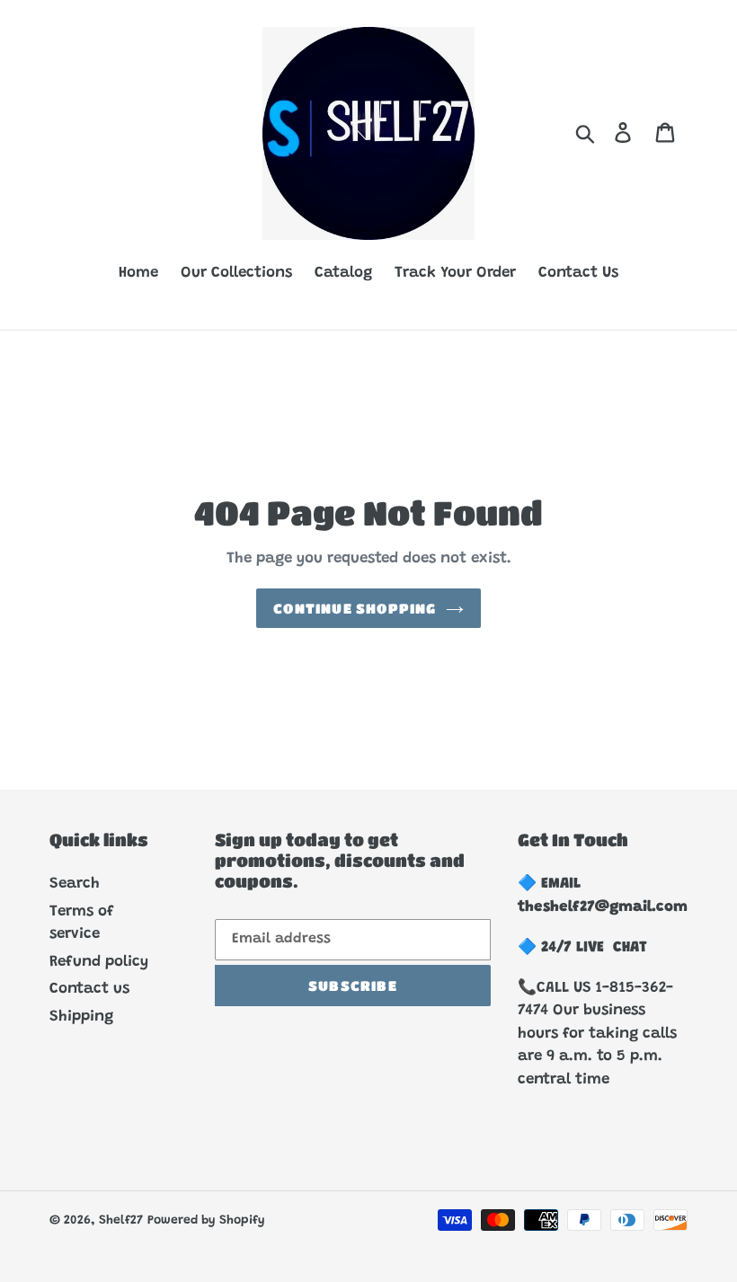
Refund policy (98, 962)
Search (74, 884)
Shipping (81, 1017)
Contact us (89, 989)
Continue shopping (354, 608)
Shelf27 (121, 1221)
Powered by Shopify (206, 1221)
